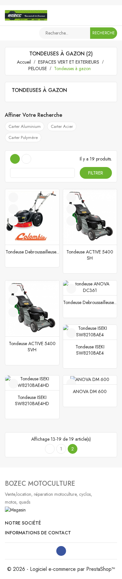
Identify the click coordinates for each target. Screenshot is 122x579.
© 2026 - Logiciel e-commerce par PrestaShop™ (61, 569)
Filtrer (95, 173)
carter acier (62, 126)
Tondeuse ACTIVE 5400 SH (89, 255)
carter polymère (23, 137)
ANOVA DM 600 (90, 391)
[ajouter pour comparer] (13, 221)
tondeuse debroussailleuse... (32, 252)
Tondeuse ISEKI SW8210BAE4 (89, 349)
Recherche (103, 33)
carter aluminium (24, 126)
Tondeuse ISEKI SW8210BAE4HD (32, 400)
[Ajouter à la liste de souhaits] (13, 197)
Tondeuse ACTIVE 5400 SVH (32, 346)
